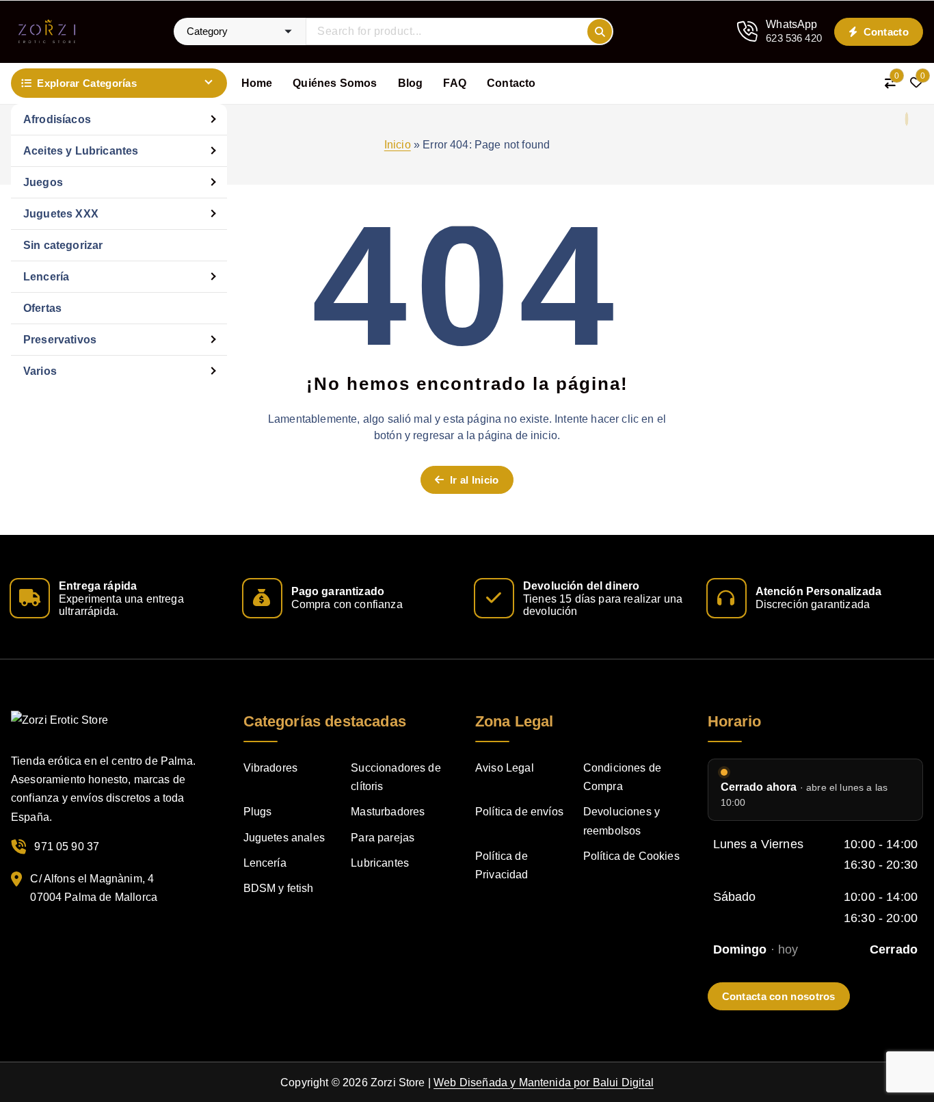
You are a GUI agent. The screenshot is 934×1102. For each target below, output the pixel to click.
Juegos (43, 182)
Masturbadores (388, 811)
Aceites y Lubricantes (80, 151)
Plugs (257, 811)
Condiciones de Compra (622, 777)
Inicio (397, 144)
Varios (40, 371)
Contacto (884, 32)
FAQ (454, 83)
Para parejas (382, 837)
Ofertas (42, 308)
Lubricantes (380, 863)
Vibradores (270, 768)
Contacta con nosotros (779, 996)
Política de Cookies (631, 856)
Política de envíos (519, 811)
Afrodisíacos (57, 119)
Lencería (46, 277)
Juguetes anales (284, 837)
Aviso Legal (504, 768)
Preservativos (59, 339)
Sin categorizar (63, 245)
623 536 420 (794, 38)
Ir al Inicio (473, 480)
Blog (410, 83)
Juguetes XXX (60, 214)
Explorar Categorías (87, 83)
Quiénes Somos (335, 83)
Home (257, 83)
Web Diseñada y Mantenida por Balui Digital (543, 1082)
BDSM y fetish (278, 888)
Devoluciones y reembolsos (621, 821)
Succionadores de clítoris (396, 777)
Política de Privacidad (502, 865)
